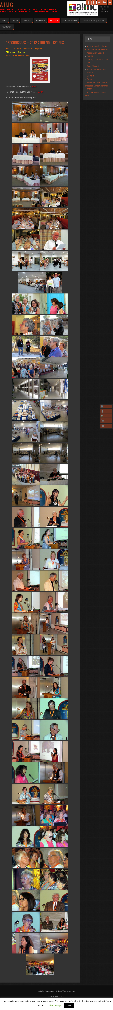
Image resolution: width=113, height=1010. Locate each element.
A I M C (6, 5)
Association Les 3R (95, 53)
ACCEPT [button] (69, 1005)
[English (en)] (82, 8)
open (34, 86)
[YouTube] (106, 426)
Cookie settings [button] (54, 1005)
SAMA (89, 89)
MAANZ (90, 76)
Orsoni (90, 79)
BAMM (90, 56)
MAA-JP (90, 72)
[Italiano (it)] (86, 8)
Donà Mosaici (93, 66)
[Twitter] (106, 416)
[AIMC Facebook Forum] (106, 411)
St (60, 997)
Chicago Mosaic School (97, 59)
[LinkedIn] (106, 420)
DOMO (90, 62)
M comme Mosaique (96, 69)
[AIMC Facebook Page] (106, 406)
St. (64, 997)
